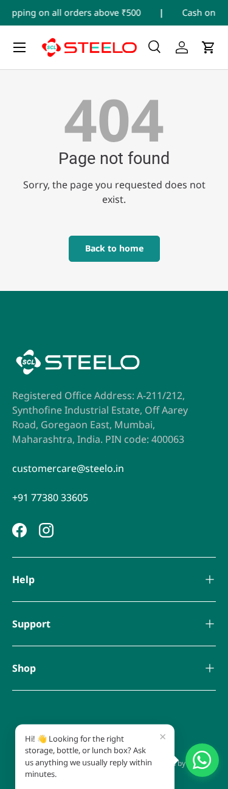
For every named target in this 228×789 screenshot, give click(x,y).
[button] (208, 47)
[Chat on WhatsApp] (202, 760)
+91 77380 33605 (50, 497)
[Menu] (19, 47)
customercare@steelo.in (68, 468)
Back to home (114, 248)
